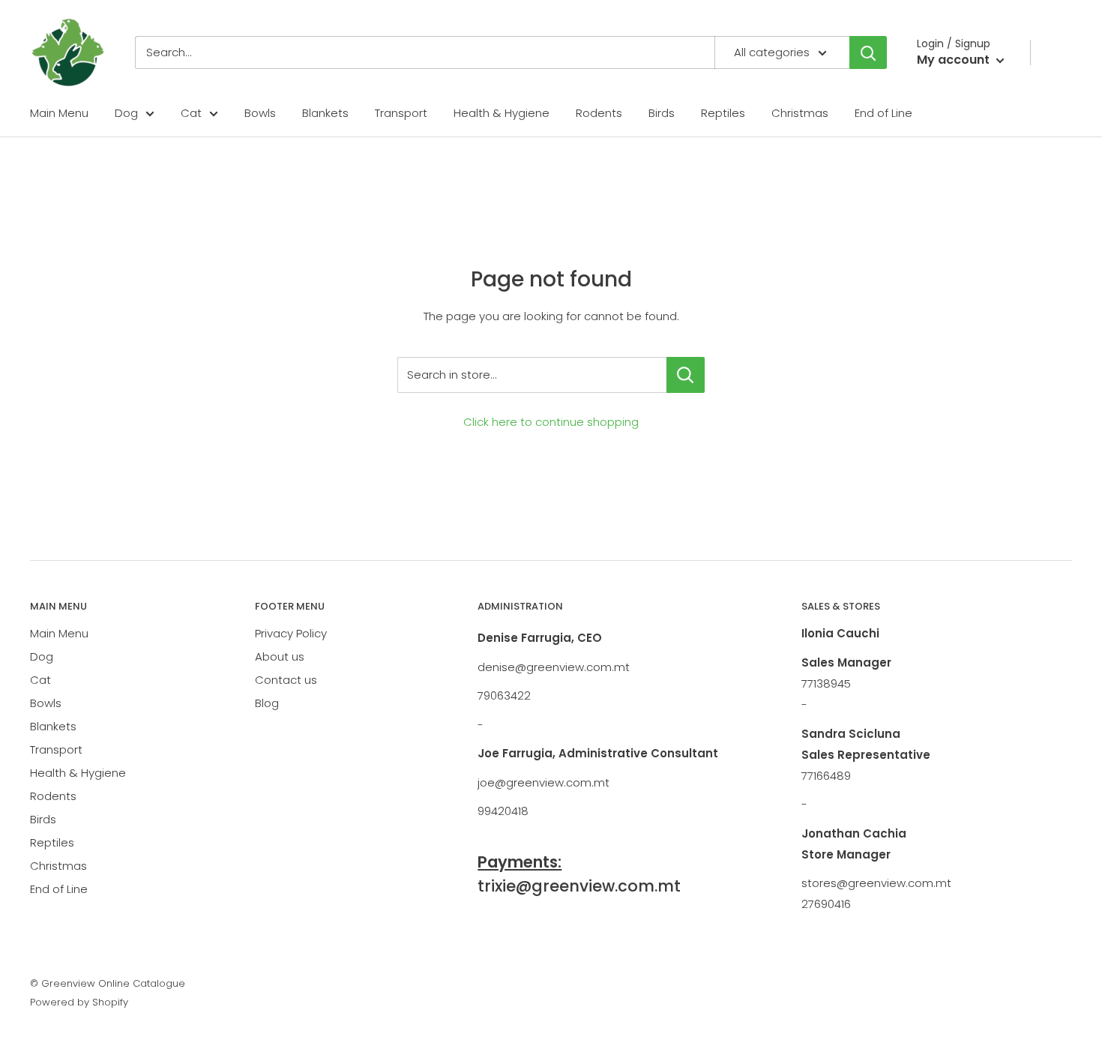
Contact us (286, 680)
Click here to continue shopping (551, 422)
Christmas (799, 113)
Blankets (325, 113)
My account (955, 59)
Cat (191, 113)
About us (279, 656)
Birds (661, 113)
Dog (126, 113)
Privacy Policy (291, 633)
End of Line (883, 113)
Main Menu (59, 113)
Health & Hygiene (502, 113)
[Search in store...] (685, 375)
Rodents (599, 113)
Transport (401, 113)
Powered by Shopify (79, 1002)
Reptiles (723, 113)
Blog (267, 703)
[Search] (868, 52)
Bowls (260, 113)
